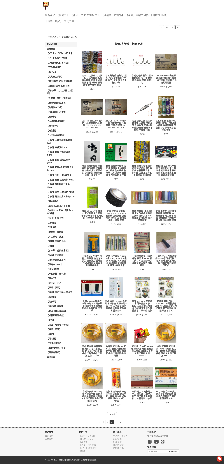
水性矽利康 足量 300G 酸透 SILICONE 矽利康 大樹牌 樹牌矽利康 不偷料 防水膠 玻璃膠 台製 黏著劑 (166, 125)
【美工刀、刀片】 (55, 283)
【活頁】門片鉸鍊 (55, 255)
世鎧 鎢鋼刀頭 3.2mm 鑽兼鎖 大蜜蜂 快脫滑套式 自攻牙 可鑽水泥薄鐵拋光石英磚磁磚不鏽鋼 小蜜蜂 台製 (142, 125)
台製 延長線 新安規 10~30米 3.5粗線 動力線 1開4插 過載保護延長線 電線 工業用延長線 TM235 (166, 351)
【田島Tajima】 (159, 15)
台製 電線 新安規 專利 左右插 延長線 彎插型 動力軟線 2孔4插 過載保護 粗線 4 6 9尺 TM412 (116, 396)
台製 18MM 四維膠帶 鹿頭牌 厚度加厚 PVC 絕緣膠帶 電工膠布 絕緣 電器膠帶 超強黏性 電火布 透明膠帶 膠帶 (166, 215)
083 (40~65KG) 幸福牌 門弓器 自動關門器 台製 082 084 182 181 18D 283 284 (92, 124)
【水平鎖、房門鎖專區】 (58, 251)
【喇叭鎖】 (52, 117)
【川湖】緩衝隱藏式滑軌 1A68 (58, 186)
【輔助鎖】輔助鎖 (55, 306)
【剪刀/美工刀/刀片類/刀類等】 (60, 92)
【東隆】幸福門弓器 (137, 15)
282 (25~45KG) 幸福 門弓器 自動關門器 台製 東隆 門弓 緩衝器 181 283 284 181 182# (115, 124)
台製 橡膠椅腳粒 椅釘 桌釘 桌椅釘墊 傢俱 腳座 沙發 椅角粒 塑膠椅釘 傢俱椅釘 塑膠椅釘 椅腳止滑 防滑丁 (92, 170)
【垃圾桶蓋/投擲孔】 (56, 121)
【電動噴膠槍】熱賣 (56, 348)
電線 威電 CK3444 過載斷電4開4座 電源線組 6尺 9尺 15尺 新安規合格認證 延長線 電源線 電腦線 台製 (116, 306)
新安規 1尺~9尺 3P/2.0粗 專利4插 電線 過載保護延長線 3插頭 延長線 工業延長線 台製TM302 (142, 351)
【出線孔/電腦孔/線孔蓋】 (59, 86)
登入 (125, 436)
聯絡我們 (49, 436)
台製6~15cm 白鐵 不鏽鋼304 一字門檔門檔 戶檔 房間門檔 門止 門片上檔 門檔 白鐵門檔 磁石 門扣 (166, 261)
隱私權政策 (118, 445)
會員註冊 (117, 436)
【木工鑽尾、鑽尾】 (56, 237)
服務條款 (117, 442)
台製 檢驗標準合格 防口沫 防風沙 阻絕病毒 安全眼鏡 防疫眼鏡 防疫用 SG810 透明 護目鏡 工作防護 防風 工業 (116, 170)
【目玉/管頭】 (53, 269)
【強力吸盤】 (53, 201)
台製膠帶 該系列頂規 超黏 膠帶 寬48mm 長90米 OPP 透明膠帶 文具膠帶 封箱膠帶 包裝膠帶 (142, 261)
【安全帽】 (52, 131)
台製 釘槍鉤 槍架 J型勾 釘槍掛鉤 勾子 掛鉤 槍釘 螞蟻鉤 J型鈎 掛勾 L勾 (142, 79)
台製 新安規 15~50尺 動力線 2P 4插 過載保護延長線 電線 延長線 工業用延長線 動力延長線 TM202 (92, 396)
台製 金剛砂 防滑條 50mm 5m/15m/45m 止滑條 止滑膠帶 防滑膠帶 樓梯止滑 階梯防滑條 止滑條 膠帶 (116, 215)
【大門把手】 (53, 126)
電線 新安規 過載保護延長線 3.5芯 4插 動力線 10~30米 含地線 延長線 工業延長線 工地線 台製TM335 (92, 351)
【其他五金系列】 (55, 77)
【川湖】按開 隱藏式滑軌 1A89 (58, 161)
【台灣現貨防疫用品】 (57, 103)
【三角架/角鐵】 (54, 67)
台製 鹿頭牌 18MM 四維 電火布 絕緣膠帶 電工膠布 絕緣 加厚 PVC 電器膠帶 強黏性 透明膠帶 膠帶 (142, 215)
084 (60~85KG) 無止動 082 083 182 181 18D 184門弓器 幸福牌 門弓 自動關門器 (166, 79)
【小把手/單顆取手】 (56, 135)
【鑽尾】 (51, 334)
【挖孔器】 (52, 227)
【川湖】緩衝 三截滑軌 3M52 (60, 180)
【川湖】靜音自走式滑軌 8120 (61, 197)
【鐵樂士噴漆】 (54, 21)
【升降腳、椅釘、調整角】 (59, 98)
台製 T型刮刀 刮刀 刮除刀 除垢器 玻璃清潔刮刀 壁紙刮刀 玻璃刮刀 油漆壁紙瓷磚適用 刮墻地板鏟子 (92, 261)
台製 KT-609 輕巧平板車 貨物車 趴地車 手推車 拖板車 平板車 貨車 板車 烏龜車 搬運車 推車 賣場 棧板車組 (166, 170)
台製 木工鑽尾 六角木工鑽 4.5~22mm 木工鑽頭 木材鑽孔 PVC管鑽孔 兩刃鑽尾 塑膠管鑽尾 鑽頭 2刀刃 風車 (116, 261)
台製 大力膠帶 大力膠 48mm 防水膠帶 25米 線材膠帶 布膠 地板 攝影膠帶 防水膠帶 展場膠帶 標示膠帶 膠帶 (92, 80)
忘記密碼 (117, 439)
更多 (113, 414)
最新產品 (50, 15)
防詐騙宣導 (118, 448)
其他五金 (69, 21)
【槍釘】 (51, 246)
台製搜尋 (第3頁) (69, 36)
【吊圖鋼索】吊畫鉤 (56, 112)
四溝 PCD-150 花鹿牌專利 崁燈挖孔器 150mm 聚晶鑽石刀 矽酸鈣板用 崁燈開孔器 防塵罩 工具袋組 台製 (142, 306)
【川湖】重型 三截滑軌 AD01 (60, 192)
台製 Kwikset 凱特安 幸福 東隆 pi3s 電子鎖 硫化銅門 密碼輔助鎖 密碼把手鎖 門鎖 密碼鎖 (92, 306)
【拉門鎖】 (52, 223)
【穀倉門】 (52, 278)
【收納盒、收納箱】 (112, 15)
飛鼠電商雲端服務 (88, 460)
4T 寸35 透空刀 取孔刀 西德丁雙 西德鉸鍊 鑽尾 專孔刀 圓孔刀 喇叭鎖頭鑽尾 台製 (166, 395)
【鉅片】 (51, 320)
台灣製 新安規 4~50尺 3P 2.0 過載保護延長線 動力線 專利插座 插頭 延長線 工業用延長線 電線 (116, 351)
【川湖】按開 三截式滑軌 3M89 (58, 153)
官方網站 (49, 439)
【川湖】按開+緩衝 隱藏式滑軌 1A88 (60, 169)
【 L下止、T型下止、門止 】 (60, 54)
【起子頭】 (52, 302)
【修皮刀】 (62, 15)
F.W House (52, 36)
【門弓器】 (52, 339)
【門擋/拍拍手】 (54, 343)
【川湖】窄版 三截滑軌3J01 (60, 175)
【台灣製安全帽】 (55, 108)
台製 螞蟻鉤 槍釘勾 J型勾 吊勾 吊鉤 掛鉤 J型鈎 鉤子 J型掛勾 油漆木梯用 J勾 (116, 79)
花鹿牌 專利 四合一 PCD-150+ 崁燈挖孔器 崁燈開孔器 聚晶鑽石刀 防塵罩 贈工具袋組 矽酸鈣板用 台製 (166, 306)
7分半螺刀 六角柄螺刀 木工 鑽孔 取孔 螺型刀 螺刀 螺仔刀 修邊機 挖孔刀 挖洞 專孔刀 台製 (142, 395)
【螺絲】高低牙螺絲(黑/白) (59, 292)
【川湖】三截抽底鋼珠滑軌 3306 (59, 141)
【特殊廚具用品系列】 (57, 260)
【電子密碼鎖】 (54, 353)
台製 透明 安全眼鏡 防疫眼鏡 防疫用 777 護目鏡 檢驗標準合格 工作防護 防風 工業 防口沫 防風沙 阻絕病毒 (142, 170)
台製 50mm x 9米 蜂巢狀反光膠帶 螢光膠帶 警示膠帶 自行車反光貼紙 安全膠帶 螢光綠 (92, 214)
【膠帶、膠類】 (54, 288)
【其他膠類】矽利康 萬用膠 (59, 81)
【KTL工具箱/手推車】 (57, 58)
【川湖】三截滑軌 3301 (58, 148)
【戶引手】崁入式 (55, 218)
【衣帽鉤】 (52, 297)
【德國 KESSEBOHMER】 (85, 15)
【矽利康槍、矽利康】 (57, 274)
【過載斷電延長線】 (56, 316)
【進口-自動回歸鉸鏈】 (57, 311)
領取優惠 (174, 451)
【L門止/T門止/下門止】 (58, 63)
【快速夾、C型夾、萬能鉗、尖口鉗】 (60, 212)
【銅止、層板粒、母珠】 (58, 325)
